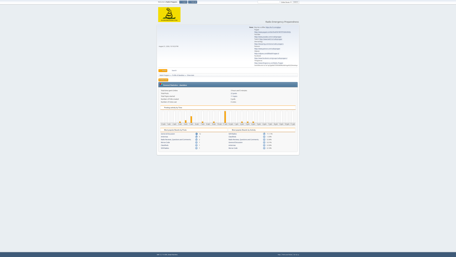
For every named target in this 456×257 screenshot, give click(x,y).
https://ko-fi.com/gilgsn (273, 27)
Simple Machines (173, 254)
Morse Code (165, 142)
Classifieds (164, 145)
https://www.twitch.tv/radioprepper (270, 39)
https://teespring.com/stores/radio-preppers (269, 44)
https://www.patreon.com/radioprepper (267, 49)
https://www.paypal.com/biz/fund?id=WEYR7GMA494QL (272, 32)
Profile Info (163, 80)
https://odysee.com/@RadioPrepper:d (266, 53)
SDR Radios (165, 148)
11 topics (234, 96)
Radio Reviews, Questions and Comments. (176, 139)
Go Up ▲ (296, 254)
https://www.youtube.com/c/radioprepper (268, 37)
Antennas (164, 137)
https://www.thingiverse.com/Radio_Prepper (268, 63)
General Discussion (168, 134)
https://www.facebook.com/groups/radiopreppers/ (270, 58)
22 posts (234, 93)
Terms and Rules (287, 254)
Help (279, 254)
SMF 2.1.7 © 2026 (162, 254)
